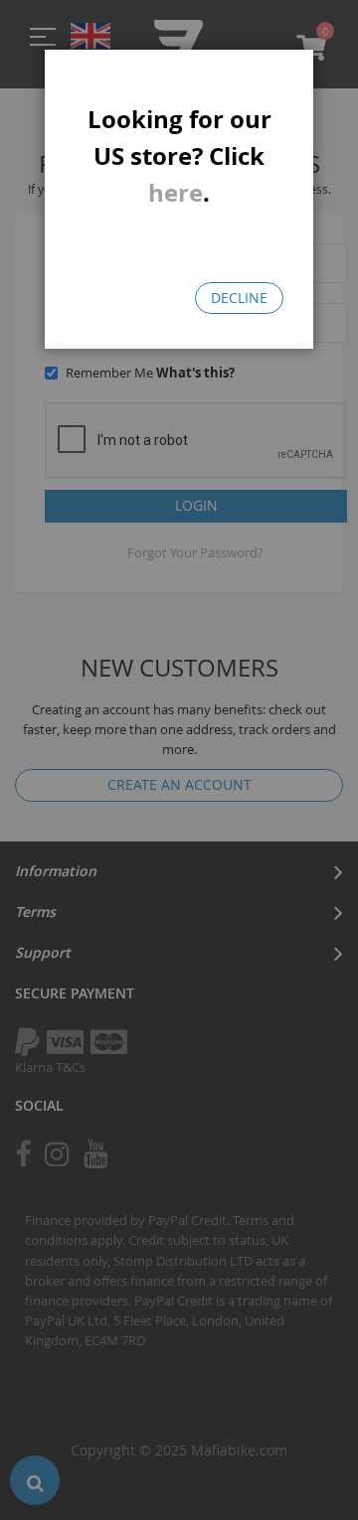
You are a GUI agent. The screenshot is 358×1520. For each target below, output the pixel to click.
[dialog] (179, 760)
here (175, 193)
